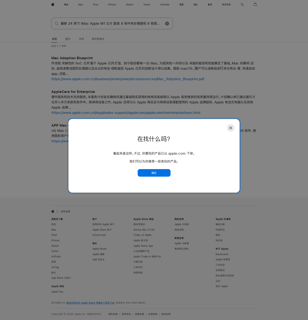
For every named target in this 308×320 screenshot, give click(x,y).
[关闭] (230, 127)
